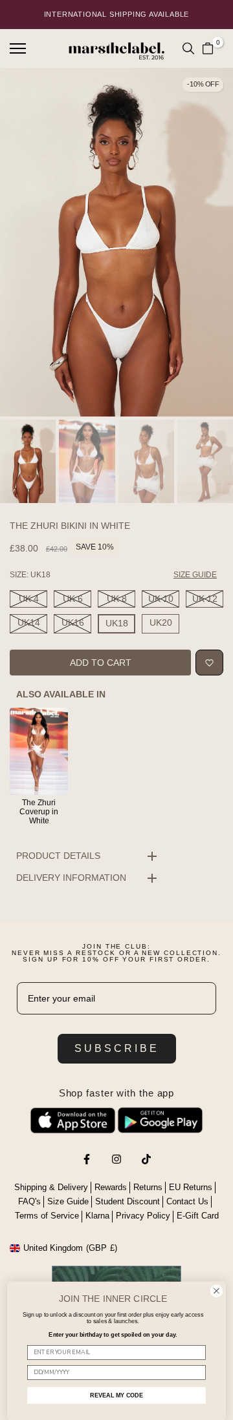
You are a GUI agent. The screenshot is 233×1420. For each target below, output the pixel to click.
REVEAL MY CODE (116, 1395)
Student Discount (127, 1201)
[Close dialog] (216, 1290)
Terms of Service (47, 1215)
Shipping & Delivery (51, 1187)
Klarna (97, 1215)
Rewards (110, 1187)
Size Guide (68, 1201)
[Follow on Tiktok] (146, 1159)
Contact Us (187, 1201)
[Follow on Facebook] (87, 1159)
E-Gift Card (198, 1215)
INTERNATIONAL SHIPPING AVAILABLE (117, 14)
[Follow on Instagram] (116, 1159)
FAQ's (29, 1201)
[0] (208, 48)
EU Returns (190, 1187)
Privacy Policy (143, 1215)
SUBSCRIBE (117, 1048)
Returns (147, 1187)
